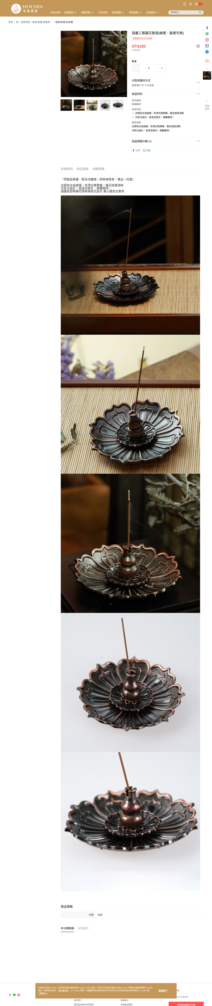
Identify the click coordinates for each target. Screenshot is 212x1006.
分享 (137, 150)
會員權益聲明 (126, 1005)
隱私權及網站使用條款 (84, 1005)
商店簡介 (78, 1000)
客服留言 (125, 1000)
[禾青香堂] (26, 8)
